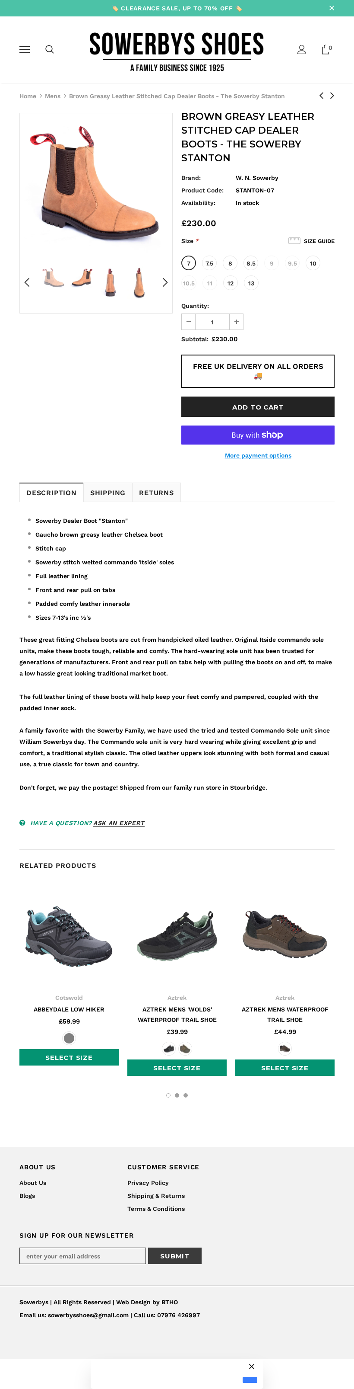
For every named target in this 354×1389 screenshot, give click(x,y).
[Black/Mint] (168, 1048)
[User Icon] (302, 49)
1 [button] (168, 1095)
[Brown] (284, 1048)
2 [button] (177, 1095)
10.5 (189, 283)
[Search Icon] (49, 49)
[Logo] (177, 49)
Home (27, 96)
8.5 (251, 263)
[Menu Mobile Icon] (24, 50)
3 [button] (185, 1095)
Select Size (68, 1057)
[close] (331, 8)
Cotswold (69, 997)
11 (209, 283)
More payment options (258, 455)
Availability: (198, 202)
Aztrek (177, 997)
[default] (250, 1380)
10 (313, 263)
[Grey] (69, 1038)
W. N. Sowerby (257, 177)
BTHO (169, 1302)
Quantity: (195, 305)
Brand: (191, 177)
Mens (52, 96)
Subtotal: (195, 339)
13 (251, 283)
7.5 (209, 263)
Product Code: (202, 190)
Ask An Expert (119, 822)
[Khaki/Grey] (185, 1048)
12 (231, 283)
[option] (96, 185)
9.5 (292, 263)
